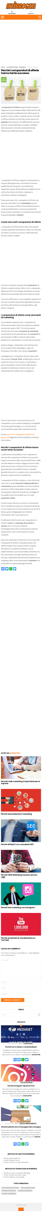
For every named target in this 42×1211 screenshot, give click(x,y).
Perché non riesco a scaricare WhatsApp (17, 1173)
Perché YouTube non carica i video (15, 1175)
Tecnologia (28, 1043)
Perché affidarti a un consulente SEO (17, 844)
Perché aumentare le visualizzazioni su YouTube (18, 939)
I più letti (31, 13)
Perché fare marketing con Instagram (18, 907)
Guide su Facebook (9, 1191)
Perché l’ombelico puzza (12, 1160)
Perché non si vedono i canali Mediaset (21, 1047)
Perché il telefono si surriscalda (14, 1177)
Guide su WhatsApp (9, 1194)
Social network (26, 1082)
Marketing (15, 753)
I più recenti (12, 13)
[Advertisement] (21, 44)
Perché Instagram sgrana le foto (21, 1086)
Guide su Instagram (26, 1191)
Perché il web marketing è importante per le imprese (20, 782)
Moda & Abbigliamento (28, 1123)
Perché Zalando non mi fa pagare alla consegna (21, 1127)
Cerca (39, 17)
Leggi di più (36, 1055)
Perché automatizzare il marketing (16, 814)
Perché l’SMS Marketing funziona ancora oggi (19, 876)
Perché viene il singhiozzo (12, 1158)
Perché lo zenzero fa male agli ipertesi (16, 1162)
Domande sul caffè (28, 1188)
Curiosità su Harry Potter (11, 1188)
